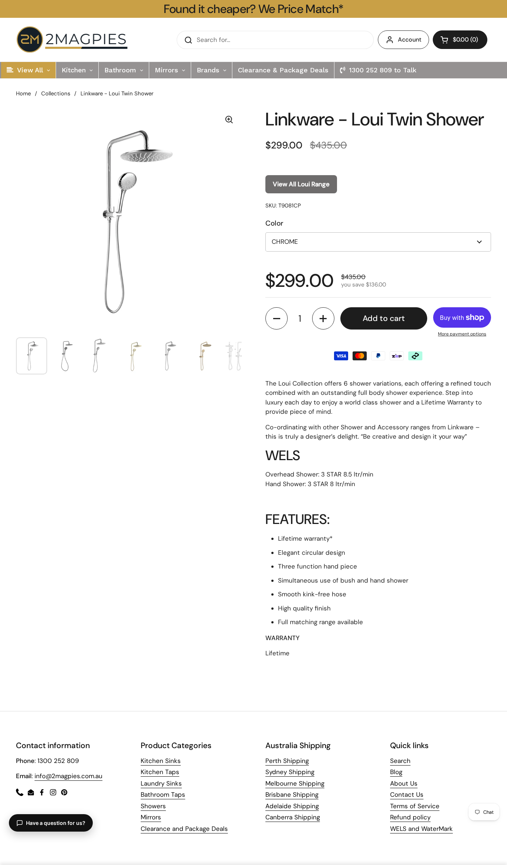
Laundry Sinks (161, 783)
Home (23, 93)
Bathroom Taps (163, 794)
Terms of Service (414, 806)
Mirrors (151, 817)
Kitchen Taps (160, 772)
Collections (55, 93)
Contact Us (406, 794)
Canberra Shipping (292, 817)
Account (409, 39)
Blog (396, 772)
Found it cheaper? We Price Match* (254, 9)
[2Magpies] (74, 39)
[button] (460, 39)
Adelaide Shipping (292, 806)
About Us (404, 783)
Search (400, 761)
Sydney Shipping (289, 772)
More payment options (462, 334)
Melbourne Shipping (294, 783)
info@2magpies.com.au (68, 776)
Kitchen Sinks (161, 761)
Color (274, 223)
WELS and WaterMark (421, 829)
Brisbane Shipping (291, 794)
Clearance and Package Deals (184, 829)
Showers (153, 806)
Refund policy (410, 817)
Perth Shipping (287, 761)
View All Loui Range (301, 184)
